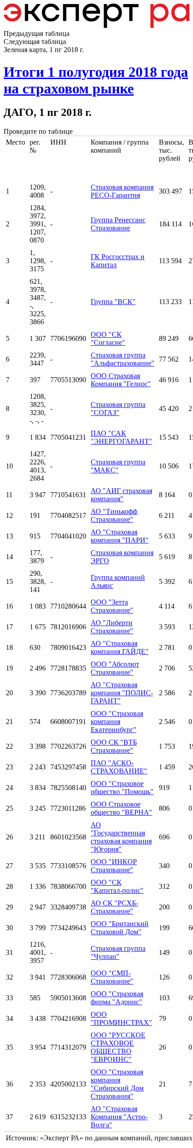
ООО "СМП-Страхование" (112, 977)
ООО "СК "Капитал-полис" (117, 886)
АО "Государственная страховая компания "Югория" (121, 837)
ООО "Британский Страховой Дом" (120, 928)
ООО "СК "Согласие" (108, 338)
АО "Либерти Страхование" (112, 627)
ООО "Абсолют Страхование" (115, 668)
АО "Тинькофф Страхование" (114, 515)
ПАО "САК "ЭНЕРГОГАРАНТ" (121, 437)
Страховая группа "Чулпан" (118, 952)
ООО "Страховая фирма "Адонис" (117, 998)
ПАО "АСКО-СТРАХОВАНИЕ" (119, 767)
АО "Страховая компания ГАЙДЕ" (120, 647)
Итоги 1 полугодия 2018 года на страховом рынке (96, 80)
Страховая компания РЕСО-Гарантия (122, 191)
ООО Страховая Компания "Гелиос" (121, 380)
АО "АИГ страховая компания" (121, 495)
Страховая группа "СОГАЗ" (118, 408)
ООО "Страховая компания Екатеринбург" (117, 721)
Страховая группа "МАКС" (118, 466)
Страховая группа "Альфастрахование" (122, 359)
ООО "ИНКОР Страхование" (114, 866)
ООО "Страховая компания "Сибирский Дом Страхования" (117, 1084)
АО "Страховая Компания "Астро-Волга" (119, 1117)
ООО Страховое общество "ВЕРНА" (121, 808)
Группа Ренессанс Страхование (118, 224)
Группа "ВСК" (113, 301)
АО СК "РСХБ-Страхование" (114, 907)
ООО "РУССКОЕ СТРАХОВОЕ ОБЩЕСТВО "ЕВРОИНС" (118, 1047)
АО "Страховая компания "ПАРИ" (120, 536)
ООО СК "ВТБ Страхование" (114, 746)
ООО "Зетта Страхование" (112, 606)
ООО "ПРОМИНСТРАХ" (121, 1018)
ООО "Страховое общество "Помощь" (122, 787)
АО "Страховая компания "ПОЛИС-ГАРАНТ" (122, 693)
